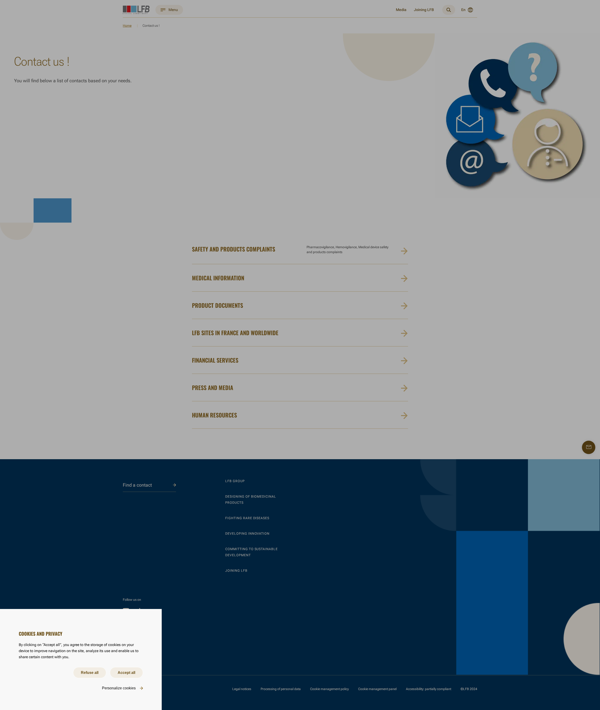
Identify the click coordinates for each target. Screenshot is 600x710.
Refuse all (89, 673)
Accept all (126, 673)
